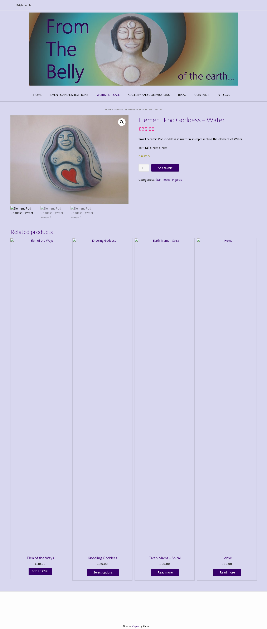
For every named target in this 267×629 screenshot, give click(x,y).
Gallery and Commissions (149, 94)
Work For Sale (108, 94)
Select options (103, 572)
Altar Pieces (162, 180)
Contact (201, 94)
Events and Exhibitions (69, 94)
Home (37, 94)
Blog (182, 94)
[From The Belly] (133, 49)
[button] (122, 122)
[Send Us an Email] (4, 5)
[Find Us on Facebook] (9, 5)
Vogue (135, 626)
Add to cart (165, 167)
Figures (118, 109)
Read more (165, 572)
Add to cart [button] (40, 571)
